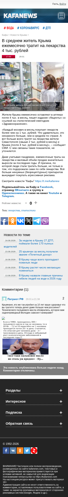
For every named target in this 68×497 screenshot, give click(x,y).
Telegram (8, 196)
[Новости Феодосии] (20, 15)
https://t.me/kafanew (47, 181)
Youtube (54, 193)
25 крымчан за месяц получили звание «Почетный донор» (38, 253)
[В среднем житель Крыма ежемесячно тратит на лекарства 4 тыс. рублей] (32, 86)
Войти (63, 4)
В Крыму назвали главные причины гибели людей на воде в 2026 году (41, 277)
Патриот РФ (15, 299)
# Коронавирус (28, 28)
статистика (28, 210)
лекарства (14, 210)
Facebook (46, 186)
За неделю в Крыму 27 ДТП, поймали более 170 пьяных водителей (29, 243)
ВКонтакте (22, 189)
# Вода (9, 28)
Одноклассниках (13, 193)
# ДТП (47, 28)
